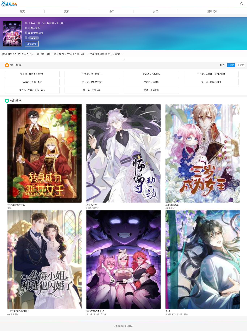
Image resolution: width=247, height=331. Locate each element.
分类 (155, 11)
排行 (111, 11)
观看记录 (212, 11)
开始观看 (31, 44)
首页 (22, 11)
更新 (66, 11)
